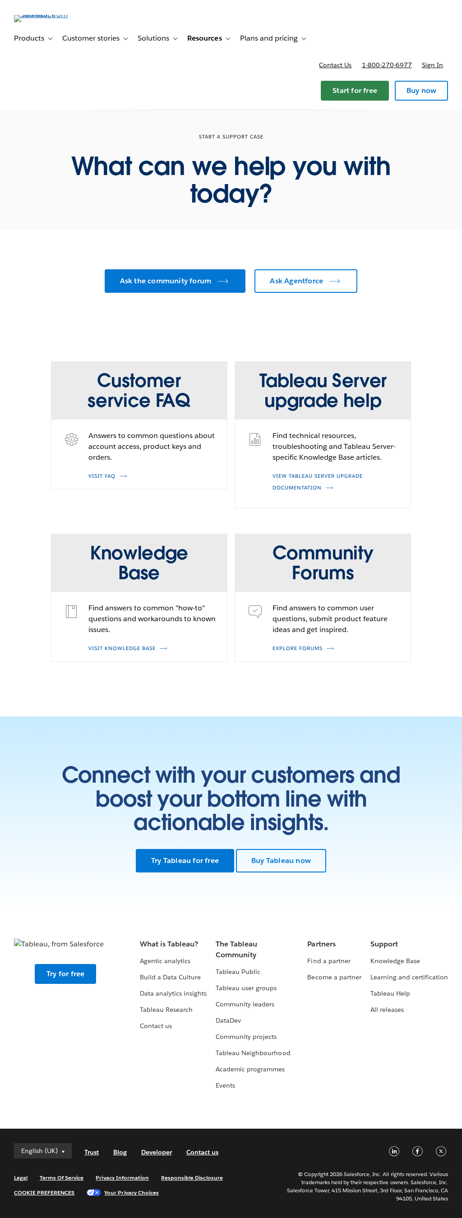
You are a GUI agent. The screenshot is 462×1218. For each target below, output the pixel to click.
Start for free (355, 90)
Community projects (246, 1037)
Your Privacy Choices (131, 1192)
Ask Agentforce (296, 281)
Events (225, 1085)
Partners (321, 944)
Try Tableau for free (185, 860)
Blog (120, 1152)
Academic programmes (250, 1069)
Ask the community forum (166, 281)
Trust (91, 1152)
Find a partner (328, 961)
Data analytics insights (173, 993)
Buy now (421, 90)
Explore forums (298, 648)
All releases (387, 1010)
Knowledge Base (395, 961)
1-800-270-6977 (387, 65)
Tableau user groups (246, 988)
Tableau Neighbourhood (253, 1053)
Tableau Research (166, 1010)
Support (384, 944)
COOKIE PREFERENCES (44, 1192)
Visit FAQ (102, 476)
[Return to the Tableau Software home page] (48, 14)
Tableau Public (238, 972)
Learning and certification (409, 977)
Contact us (335, 65)
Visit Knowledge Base (122, 648)
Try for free (65, 973)
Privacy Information (122, 1177)
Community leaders (245, 1004)
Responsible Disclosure (192, 1177)
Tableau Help (390, 993)
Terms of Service (61, 1177)
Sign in (432, 65)
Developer (156, 1152)
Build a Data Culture (170, 977)
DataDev (228, 1020)
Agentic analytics (165, 961)
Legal (21, 1177)
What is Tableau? (169, 944)
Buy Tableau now (281, 860)
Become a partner (334, 977)
